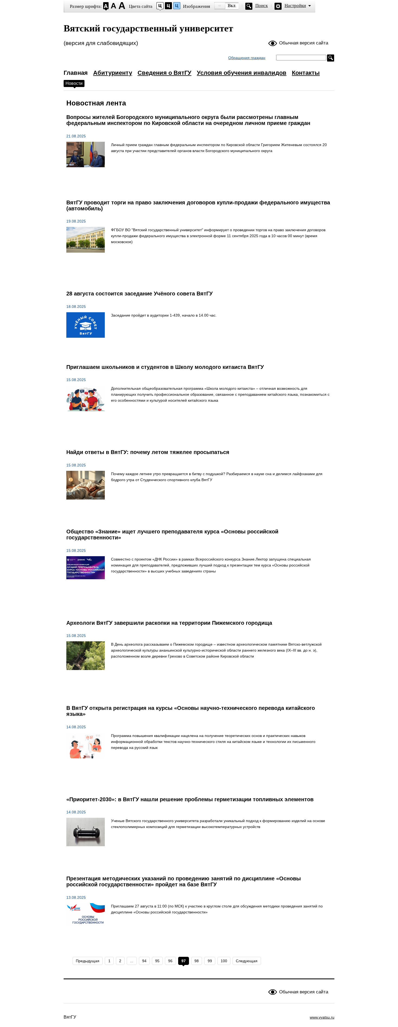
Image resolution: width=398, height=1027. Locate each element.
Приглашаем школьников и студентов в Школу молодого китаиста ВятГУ (165, 367)
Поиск (261, 5)
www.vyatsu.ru (322, 1017)
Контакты (306, 72)
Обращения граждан (246, 58)
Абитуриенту (112, 72)
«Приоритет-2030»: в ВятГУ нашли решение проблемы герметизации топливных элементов (190, 799)
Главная (76, 72)
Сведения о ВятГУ (164, 72)
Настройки (295, 5)
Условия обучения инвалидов (241, 72)
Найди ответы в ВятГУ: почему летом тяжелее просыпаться (147, 452)
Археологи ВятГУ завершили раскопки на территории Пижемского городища (169, 623)
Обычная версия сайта (303, 43)
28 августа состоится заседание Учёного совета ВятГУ (139, 294)
